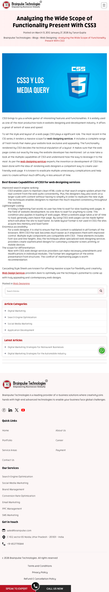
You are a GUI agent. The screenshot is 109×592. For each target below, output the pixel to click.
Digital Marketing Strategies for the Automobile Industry (37, 353)
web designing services (33, 161)
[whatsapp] (102, 350)
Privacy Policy (40, 572)
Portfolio (7, 440)
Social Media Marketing (20, 323)
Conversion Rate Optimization (18, 495)
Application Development (21, 330)
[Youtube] (23, 410)
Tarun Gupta (79, 32)
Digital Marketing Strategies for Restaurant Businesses (36, 347)
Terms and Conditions (40, 565)
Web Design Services (13, 272)
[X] (16, 410)
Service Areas (9, 450)
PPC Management (12, 508)
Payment (61, 450)
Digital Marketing (17, 310)
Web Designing (21, 283)
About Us (61, 430)
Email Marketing (11, 502)
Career (59, 440)
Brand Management (13, 489)
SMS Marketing (10, 514)
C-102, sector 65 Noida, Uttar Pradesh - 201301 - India (35, 536)
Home (5, 430)
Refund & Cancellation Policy (40, 578)
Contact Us (8, 459)
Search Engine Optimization (22, 317)
